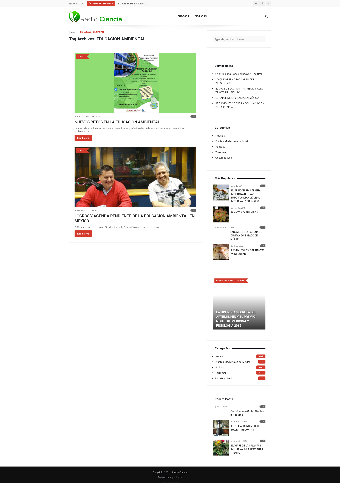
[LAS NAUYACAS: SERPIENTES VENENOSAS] (221, 252)
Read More (83, 137)
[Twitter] (256, 3)
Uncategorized (223, 157)
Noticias (201, 16)
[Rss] (268, 3)
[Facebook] (262, 3)
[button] (215, 303)
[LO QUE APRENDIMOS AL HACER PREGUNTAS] (221, 428)
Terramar (220, 152)
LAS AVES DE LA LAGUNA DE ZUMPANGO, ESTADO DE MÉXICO (246, 236)
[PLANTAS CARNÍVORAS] (221, 214)
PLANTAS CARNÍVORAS (244, 212)
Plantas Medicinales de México (233, 141)
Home (72, 32)
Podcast (183, 16)
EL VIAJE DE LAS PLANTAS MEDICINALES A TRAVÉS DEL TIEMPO (247, 449)
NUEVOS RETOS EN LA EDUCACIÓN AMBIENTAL (117, 122)
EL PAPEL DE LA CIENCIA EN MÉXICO (139, 3)
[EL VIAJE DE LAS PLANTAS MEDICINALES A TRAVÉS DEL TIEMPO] (221, 448)
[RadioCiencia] (95, 16)
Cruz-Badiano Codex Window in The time (238, 74)
